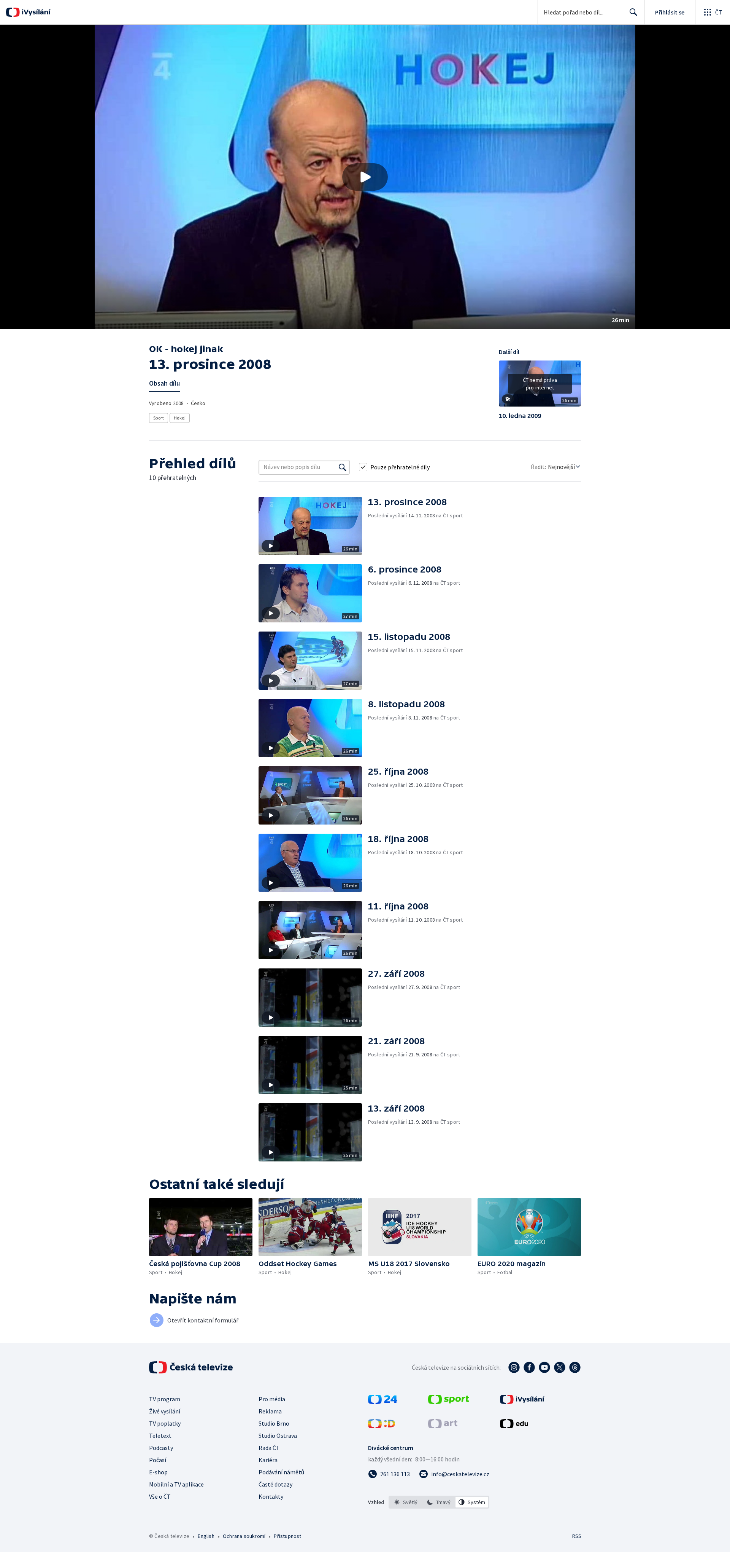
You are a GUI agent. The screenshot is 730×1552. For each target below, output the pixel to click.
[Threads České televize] (575, 1367)
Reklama (270, 1411)
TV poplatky (165, 1423)
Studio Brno (274, 1423)
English (206, 1536)
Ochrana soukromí (244, 1536)
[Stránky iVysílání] (522, 1401)
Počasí (157, 1460)
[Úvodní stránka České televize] (191, 1367)
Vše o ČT (160, 1496)
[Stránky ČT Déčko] (381, 1426)
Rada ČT (269, 1448)
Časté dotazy (275, 1484)
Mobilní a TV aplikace (176, 1484)
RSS (576, 1536)
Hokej (180, 418)
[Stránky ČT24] (382, 1401)
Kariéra (268, 1460)
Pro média (272, 1399)
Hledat (633, 12)
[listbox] (439, 1502)
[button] (365, 177)
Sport (158, 418)
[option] (406, 1502)
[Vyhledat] (342, 467)
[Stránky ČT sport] (448, 1401)
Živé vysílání (164, 1411)
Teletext (160, 1435)
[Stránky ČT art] (442, 1426)
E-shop (158, 1472)
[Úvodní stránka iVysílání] (35, 12)
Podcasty (161, 1448)
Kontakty (271, 1496)
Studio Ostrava (278, 1435)
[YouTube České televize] (544, 1367)
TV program (164, 1399)
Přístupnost (287, 1536)
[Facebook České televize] (529, 1367)
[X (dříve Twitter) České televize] (560, 1367)
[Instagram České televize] (514, 1367)
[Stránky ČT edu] (514, 1426)
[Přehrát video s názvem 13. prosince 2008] (365, 177)
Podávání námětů (281, 1472)
